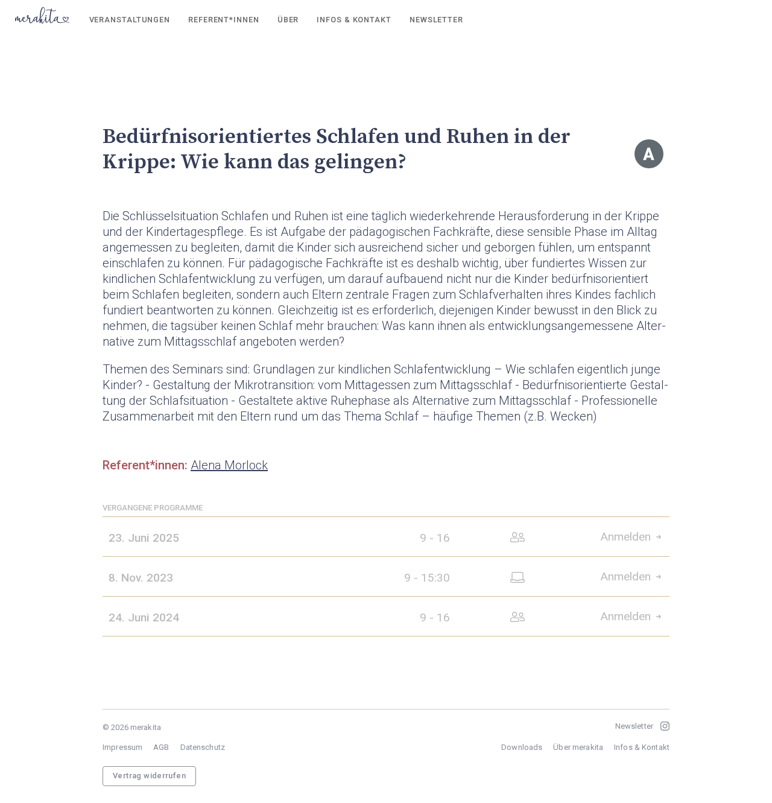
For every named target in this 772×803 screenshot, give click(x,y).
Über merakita (578, 747)
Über (288, 19)
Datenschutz (202, 747)
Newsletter (436, 19)
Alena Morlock (229, 465)
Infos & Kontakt (354, 19)
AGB (161, 747)
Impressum (122, 747)
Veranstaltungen (129, 19)
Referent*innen (223, 19)
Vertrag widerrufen (149, 775)
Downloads (521, 747)
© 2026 (132, 727)
